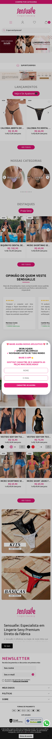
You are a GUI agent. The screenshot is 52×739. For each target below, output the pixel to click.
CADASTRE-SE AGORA (26, 385)
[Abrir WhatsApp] (46, 723)
